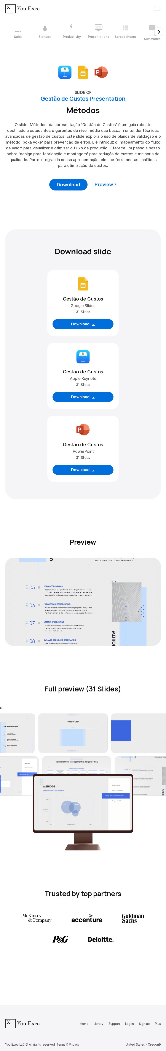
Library (98, 1023)
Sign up (144, 1023)
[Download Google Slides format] (83, 72)
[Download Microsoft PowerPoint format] (101, 72)
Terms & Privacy (68, 1044)
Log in (129, 1023)
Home (84, 1023)
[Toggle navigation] (157, 9)
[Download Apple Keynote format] (65, 72)
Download (68, 184)
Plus (158, 1023)
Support (114, 1023)
